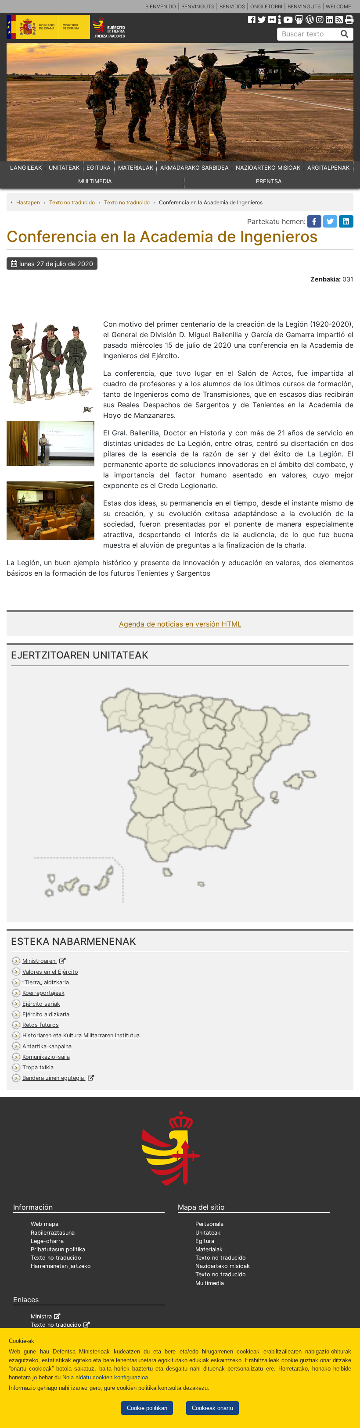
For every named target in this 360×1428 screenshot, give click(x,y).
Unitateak (207, 1232)
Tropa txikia (38, 1067)
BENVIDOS (232, 7)
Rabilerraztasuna (53, 1232)
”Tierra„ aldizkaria (45, 982)
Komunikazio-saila (46, 1057)
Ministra (41, 1316)
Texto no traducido (72, 202)
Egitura (204, 1241)
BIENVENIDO (160, 7)
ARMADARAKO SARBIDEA (194, 167)
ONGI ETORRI (266, 7)
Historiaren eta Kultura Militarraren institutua (81, 1035)
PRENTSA (269, 181)
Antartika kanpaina (47, 1046)
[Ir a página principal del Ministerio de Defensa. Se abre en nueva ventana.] (48, 26)
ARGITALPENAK (328, 167)
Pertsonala (209, 1224)
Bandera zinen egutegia (54, 1078)
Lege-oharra (47, 1241)
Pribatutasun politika (58, 1249)
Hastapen (28, 202)
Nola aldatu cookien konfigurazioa (105, 1377)
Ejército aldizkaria (45, 1014)
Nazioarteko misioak (222, 1266)
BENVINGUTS (197, 7)
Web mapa (44, 1224)
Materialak (209, 1249)
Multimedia (209, 1283)
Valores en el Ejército (50, 972)
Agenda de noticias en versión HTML (180, 624)
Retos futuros (40, 1025)
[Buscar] (344, 34)
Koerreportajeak (43, 993)
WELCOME (338, 7)
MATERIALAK (135, 167)
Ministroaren (39, 961)
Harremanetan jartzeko (61, 1266)
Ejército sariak (41, 1004)
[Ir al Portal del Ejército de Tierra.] (115, 26)
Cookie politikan (147, 1408)
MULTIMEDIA (95, 181)
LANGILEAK (26, 167)
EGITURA (98, 167)
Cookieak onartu (212, 1408)
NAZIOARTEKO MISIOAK (268, 167)
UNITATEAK (64, 167)
